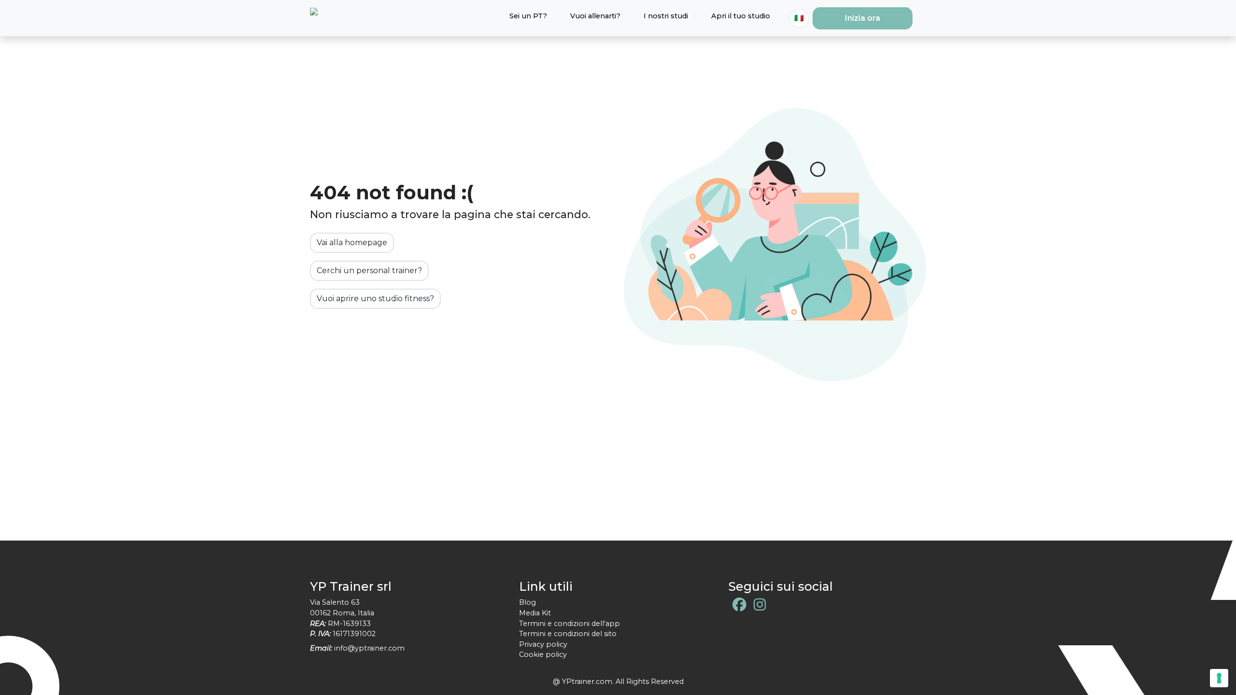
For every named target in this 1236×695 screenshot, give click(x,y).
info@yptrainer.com (369, 648)
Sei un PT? (528, 16)
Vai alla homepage (352, 242)
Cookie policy (543, 654)
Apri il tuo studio (740, 16)
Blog (527, 602)
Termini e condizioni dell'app (569, 623)
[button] (863, 18)
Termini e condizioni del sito (568, 633)
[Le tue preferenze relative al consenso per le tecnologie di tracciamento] (1219, 678)
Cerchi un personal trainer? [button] (369, 270)
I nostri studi (666, 16)
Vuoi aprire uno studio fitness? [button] (375, 298)
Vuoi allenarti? (595, 16)
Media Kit (535, 613)
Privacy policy (543, 644)
